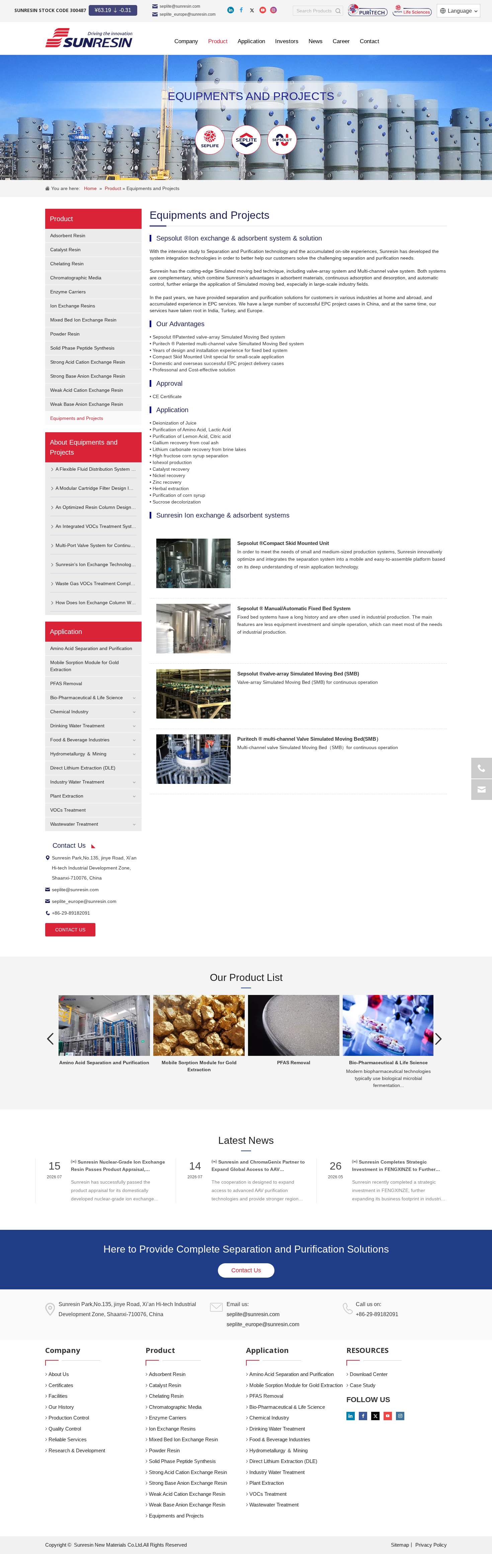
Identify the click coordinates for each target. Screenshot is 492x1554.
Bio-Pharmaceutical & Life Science (86, 697)
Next (438, 1038)
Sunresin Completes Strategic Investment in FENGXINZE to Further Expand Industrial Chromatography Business (393, 1166)
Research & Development (77, 1450)
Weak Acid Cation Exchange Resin (86, 390)
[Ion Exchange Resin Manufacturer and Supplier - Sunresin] (88, 37)
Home (90, 188)
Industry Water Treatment (77, 782)
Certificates (61, 1385)
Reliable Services (68, 1439)
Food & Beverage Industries (79, 739)
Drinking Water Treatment (77, 725)
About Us (59, 1374)
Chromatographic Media (75, 277)
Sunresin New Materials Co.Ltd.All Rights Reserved (130, 1545)
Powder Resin (65, 334)
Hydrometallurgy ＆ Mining (78, 753)
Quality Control (65, 1429)
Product (113, 188)
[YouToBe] (262, 10)
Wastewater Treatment (74, 824)
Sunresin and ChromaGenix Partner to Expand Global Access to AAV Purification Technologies (258, 1166)
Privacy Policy (431, 1545)
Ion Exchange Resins (72, 305)
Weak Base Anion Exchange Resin (86, 404)
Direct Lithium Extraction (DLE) (82, 767)
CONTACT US (70, 929)
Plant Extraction (66, 796)
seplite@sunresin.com (180, 6)
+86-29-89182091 (71, 913)
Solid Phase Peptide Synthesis (82, 348)
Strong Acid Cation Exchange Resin (87, 362)
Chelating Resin (67, 263)
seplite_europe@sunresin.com (188, 14)
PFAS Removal (66, 683)
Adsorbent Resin (67, 235)
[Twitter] (252, 10)
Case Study (363, 1385)
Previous (50, 1038)
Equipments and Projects (153, 188)
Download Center (369, 1374)
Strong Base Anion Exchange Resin (87, 376)
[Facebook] (241, 10)
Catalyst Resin (65, 249)
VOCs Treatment (68, 810)
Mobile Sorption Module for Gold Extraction (296, 1385)
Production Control (69, 1418)
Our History (61, 1407)
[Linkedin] (230, 10)
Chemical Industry (69, 711)
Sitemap (400, 1545)
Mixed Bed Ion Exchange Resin (83, 320)
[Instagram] (273, 10)
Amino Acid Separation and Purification (91, 648)
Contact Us (246, 1270)
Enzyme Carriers (68, 291)
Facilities (58, 1396)
